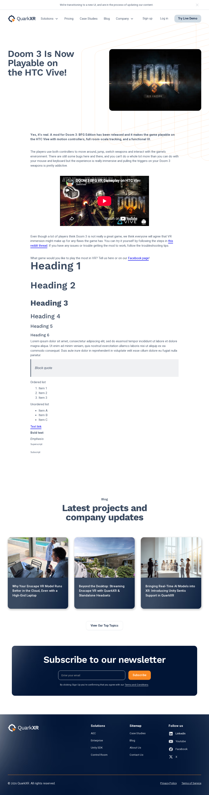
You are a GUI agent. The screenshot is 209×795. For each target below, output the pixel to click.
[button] (49, 18)
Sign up (147, 18)
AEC (93, 733)
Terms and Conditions (136, 684)
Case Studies (89, 18)
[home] (22, 19)
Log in (164, 18)
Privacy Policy (168, 783)
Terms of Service (191, 783)
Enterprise (97, 740)
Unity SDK (97, 747)
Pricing (68, 18)
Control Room (99, 754)
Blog (107, 18)
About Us (135, 747)
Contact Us (136, 754)
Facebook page (138, 258)
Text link (35, 426)
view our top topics (104, 625)
